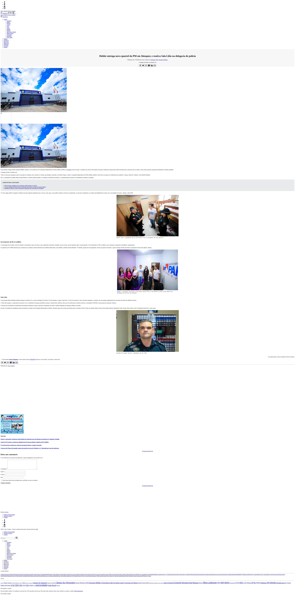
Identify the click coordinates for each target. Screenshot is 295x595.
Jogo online (160, 583)
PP (268, 583)
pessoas (33, 576)
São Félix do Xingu (83, 576)
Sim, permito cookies (6, 593)
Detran (77, 583)
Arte (35, 574)
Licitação (177, 582)
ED (37, 529)
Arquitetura (31, 574)
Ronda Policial (60, 576)
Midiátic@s (240, 574)
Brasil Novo (59, 574)
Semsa (8, 585)
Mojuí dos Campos (11, 32)
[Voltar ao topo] (1, 587)
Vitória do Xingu (147, 576)
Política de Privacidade (9, 514)
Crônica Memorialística (128, 574)
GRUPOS (5, 13)
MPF (222, 583)
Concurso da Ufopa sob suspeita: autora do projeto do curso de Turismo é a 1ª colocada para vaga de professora (30, 448)
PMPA (258, 583)
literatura (185, 583)
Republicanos (280, 583)
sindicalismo (103, 576)
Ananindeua (26, 574)
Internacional (204, 574)
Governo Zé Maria (131, 583)
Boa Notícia (53, 574)
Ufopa (134, 576)
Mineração (6, 43)
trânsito (123, 576)
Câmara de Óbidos (51, 583)
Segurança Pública (163, 59)
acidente (3, 574)
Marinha (201, 583)
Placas (36, 576)
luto (190, 583)
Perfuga (249, 583)
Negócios (6, 45)
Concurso (96, 574)
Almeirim (11, 574)
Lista (228, 574)
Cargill (13, 583)
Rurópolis (9, 36)
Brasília (64, 574)
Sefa (6, 585)
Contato (6, 517)
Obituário (9, 576)
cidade (77, 574)
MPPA (226, 583)
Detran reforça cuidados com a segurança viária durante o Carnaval (20, 185)
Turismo (131, 576)
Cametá (68, 574)
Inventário (156, 583)
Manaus (195, 583)
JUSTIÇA (6, 40)
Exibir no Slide (185, 574)
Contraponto (115, 574)
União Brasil (51, 585)
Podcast (40, 576)
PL (255, 583)
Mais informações (78, 591)
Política (5, 39)
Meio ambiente (210, 582)
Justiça (225, 574)
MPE (218, 583)
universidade (41, 585)
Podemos (263, 583)
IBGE (147, 583)
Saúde (89, 576)
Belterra (9, 23)
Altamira (16, 574)
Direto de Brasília (148, 574)
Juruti (8, 27)
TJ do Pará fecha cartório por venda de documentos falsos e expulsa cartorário (21, 445)
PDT (241, 583)
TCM (12, 585)
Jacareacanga (218, 574)
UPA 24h (58, 585)
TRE (20, 585)
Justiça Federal (168, 583)
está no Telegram (13, 359)
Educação (6, 44)
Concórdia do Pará (89, 574)
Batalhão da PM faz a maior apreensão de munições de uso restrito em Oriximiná (24, 188)
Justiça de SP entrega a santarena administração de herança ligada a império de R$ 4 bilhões (25, 442)
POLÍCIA (6, 41)
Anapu (5, 583)
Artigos (38, 574)
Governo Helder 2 (95, 583)
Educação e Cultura (165, 574)
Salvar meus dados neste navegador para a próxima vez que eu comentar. (20, 480)
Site (1, 477)
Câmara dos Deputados (65, 582)
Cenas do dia (73, 574)
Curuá (8, 25)
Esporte (5, 47)
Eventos (180, 574)
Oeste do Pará (14, 576)
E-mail (3, 474)
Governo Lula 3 (119, 583)
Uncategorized (139, 576)
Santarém (76, 576)
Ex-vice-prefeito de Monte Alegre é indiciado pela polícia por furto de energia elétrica (25, 187)
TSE (27, 585)
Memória (235, 574)
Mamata (231, 574)
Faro (8, 26)
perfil (244, 583)
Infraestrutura (198, 574)
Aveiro (41, 574)
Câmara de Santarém (40, 583)
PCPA (237, 583)
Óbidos (8, 30)
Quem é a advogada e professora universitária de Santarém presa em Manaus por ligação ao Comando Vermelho (30, 439)
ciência (24, 583)
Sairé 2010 (71, 576)
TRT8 (24, 585)
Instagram (151, 583)
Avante (9, 583)
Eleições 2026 (84, 583)
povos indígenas (50, 576)
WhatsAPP (32, 359)
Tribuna (127, 576)
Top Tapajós (115, 576)
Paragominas (232, 583)
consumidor (102, 574)
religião (272, 582)
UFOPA (31, 585)
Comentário (4, 469)
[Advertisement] (47, 377)
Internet (209, 574)
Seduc (2, 585)
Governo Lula (107, 583)
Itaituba (8, 29)
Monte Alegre (10, 33)
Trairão (119, 576)
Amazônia (20, 574)
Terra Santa (9, 37)
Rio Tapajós (288, 583)
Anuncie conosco (8, 516)
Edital (154, 574)
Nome (3, 471)
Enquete (172, 574)
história (140, 583)
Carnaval (17, 583)
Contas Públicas (108, 574)
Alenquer (9, 21)
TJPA (17, 585)
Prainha (55, 576)
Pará (157, 59)
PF (252, 583)
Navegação (276, 574)
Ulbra (34, 585)
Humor (193, 574)
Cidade (5, 19)
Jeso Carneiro (11, 365)
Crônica (120, 574)
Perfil (30, 576)
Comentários (82, 574)
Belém (8, 22)
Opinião (20, 576)
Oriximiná (9, 34)
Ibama (144, 583)
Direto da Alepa (140, 574)
